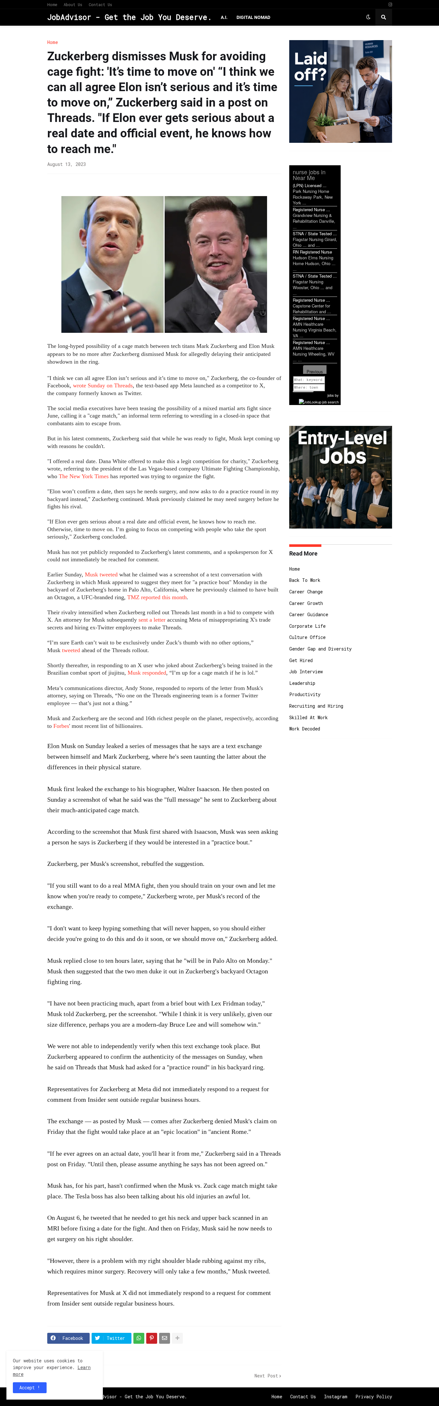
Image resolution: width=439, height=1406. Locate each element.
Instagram (335, 1396)
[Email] (164, 1338)
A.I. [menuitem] (224, 17)
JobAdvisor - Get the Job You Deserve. (129, 17)
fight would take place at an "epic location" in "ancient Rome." (169, 1131)
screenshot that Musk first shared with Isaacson (155, 831)
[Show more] (177, 1338)
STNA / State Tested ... (315, 233)
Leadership (302, 683)
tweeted (108, 574)
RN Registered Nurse (312, 252)
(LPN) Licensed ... (310, 185)
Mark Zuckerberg (125, 756)
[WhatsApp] (138, 1338)
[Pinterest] (151, 1338)
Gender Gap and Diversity (320, 649)
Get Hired (301, 660)
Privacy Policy (373, 1396)
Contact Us (100, 4)
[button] (368, 17)
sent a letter (152, 620)
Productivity (304, 694)
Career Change (306, 592)
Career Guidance (308, 614)
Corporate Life (307, 626)
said (242, 1153)
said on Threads (75, 1067)
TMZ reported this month (157, 597)
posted (252, 788)
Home (52, 4)
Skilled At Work (308, 717)
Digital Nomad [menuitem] (253, 17)
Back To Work (304, 580)
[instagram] (390, 4)
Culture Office (307, 637)
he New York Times (85, 476)
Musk (91, 574)
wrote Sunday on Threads (103, 385)
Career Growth (306, 603)
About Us (73, 4)
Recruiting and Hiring (316, 706)
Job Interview (306, 671)
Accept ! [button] (29, 1387)
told (69, 1013)
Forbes (61, 726)
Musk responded (147, 672)
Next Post (266, 1376)
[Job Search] (319, 400)
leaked (84, 788)
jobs (330, 395)
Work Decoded (304, 729)
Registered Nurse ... (311, 209)
